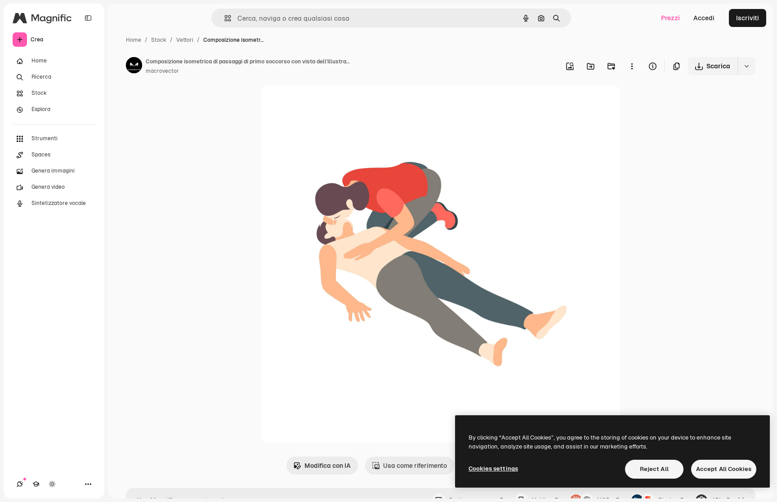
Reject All (654, 469)
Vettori (184, 40)
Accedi (703, 18)
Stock (158, 40)
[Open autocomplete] (224, 18)
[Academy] (36, 484)
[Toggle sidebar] (88, 18)
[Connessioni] (20, 484)
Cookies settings (493, 468)
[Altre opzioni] (632, 66)
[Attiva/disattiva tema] (52, 484)
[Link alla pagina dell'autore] (134, 66)
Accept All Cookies (723, 469)
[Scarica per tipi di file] (746, 66)
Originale (321, 102)
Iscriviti (747, 18)
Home (133, 40)
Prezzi (670, 18)
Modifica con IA (327, 466)
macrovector (162, 71)
